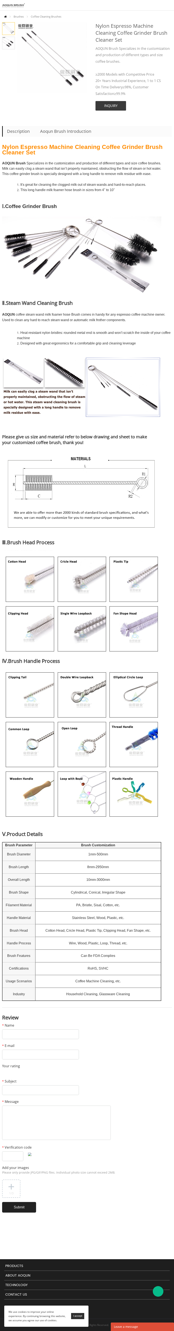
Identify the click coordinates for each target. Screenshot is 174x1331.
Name (8, 1025)
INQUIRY (111, 105)
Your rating (11, 1066)
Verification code (17, 1147)
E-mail (8, 1045)
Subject (9, 1081)
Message (10, 1101)
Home (5, 17)
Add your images (58, 1169)
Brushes (19, 16)
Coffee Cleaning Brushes (46, 16)
